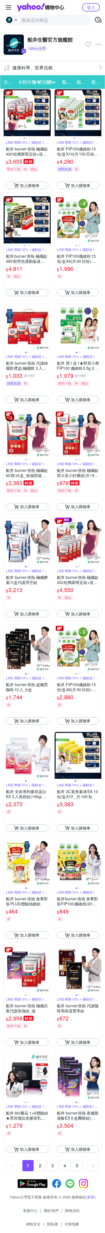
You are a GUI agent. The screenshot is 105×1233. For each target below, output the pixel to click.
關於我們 (51, 1210)
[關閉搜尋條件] (15, 19)
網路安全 (33, 1224)
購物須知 (72, 1210)
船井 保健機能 (67, 82)
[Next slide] (47, 113)
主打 (8, 82)
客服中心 (30, 1210)
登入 (91, 7)
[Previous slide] (7, 113)
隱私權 (52, 1224)
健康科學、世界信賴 (32, 67)
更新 (90, 1197)
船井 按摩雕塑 (82, 82)
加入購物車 (29, 185)
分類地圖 (71, 1224)
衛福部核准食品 (96, 82)
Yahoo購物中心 (40, 7)
